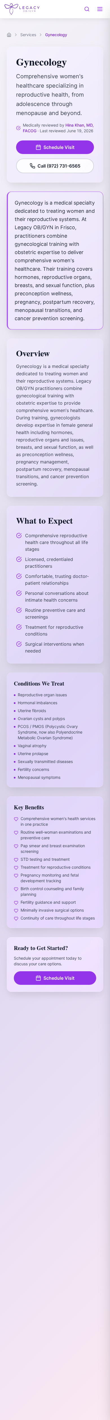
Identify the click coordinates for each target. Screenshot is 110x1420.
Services (28, 34)
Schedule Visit (58, 147)
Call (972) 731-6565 (59, 166)
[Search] (87, 9)
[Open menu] (99, 9)
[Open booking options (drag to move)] (92, 1402)
